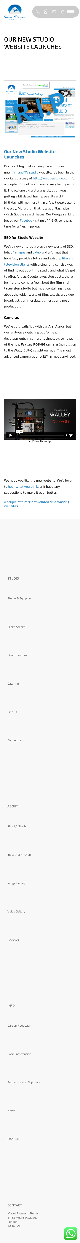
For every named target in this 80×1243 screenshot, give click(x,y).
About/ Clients (17, 826)
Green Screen (16, 626)
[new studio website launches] (40, 143)
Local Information (19, 1054)
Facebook (27, 220)
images (20, 252)
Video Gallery (16, 911)
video (37, 252)
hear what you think (23, 486)
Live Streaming (17, 655)
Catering (13, 683)
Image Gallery (16, 883)
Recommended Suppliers (23, 1082)
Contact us (14, 740)
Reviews (13, 939)
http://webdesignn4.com (52, 178)
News (11, 1110)
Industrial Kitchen (19, 854)
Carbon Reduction (19, 1025)
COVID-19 (13, 1139)
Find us (12, 712)
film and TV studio (24, 172)
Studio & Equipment (20, 598)
